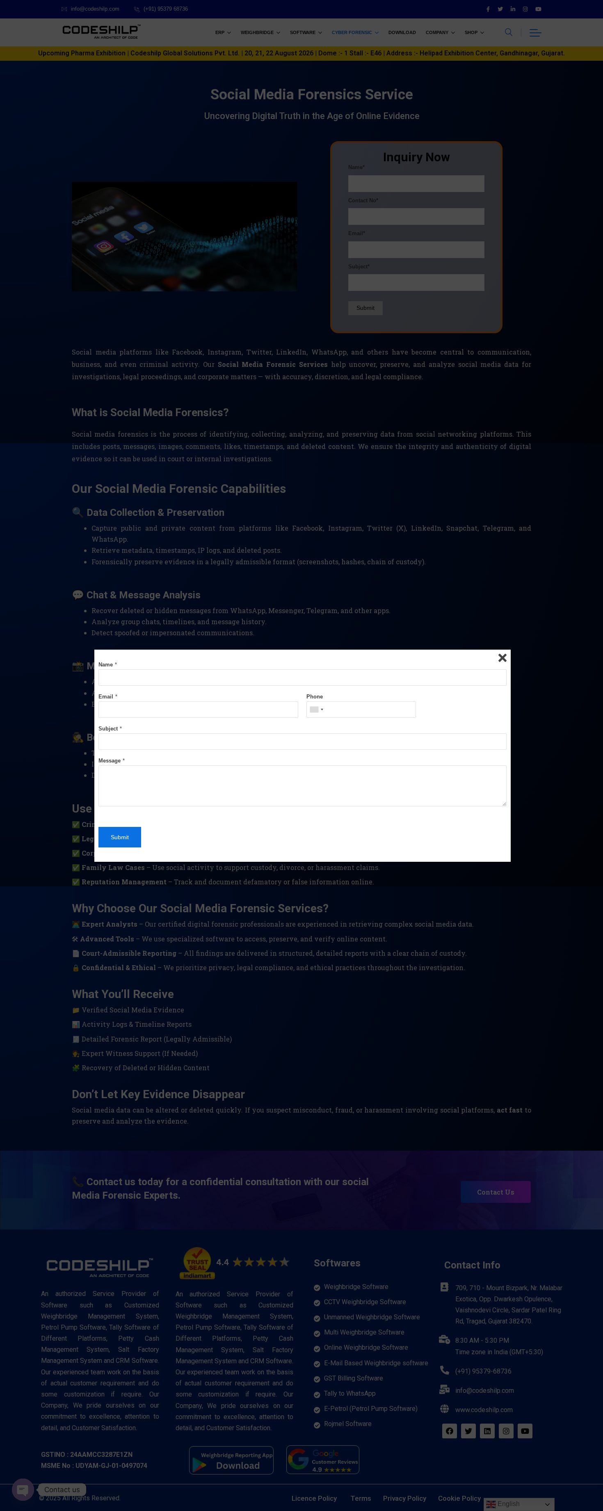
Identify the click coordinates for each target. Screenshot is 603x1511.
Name (105, 665)
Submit (120, 837)
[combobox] (316, 709)
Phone (314, 697)
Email (105, 697)
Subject (108, 729)
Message (109, 761)
